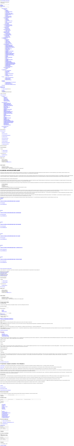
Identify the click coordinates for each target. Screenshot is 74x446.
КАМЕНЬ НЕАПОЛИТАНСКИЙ (10, 63)
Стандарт (6, 68)
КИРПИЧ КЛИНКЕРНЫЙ (8, 109)
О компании (4, 69)
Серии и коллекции (3, 94)
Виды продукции (4, 8)
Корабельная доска (8, 14)
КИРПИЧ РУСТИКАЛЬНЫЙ (9, 53)
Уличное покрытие (6, 32)
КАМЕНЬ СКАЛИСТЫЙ (9, 54)
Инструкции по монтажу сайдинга (10, 84)
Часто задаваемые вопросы (9, 73)
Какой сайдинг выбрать (8, 83)
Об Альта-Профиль (8, 70)
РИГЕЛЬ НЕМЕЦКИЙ (8, 57)
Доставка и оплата (4, 406)
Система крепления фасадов (8, 24)
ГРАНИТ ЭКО (7, 49)
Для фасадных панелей (8, 25)
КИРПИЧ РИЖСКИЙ (8, 52)
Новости (6, 74)
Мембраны (7, 10)
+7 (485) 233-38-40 (4, 150)
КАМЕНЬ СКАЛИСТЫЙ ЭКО (10, 47)
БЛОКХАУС (7, 39)
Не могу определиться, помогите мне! (5, 268)
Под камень (7, 23)
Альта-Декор (7, 12)
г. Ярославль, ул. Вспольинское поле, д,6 (8, 422)
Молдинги (7, 27)
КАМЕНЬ (6, 60)
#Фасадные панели (5, 334)
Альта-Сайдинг (2, 365)
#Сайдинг (3, 333)
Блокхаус (6, 15)
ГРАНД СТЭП (7, 36)
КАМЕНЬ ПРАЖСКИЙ (8, 59)
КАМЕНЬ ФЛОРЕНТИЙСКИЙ (10, 62)
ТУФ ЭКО (7, 50)
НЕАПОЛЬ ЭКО (7, 65)
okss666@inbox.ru (4, 154)
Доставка (3, 80)
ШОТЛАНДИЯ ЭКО (8, 48)
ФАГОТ (6, 55)
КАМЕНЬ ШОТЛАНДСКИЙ (8, 113)
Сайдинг (5, 9)
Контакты (3, 85)
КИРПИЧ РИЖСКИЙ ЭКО (9, 46)
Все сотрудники (2, 156)
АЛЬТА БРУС (6, 98)
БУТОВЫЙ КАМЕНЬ (7, 120)
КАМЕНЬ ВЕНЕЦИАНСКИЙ (9, 64)
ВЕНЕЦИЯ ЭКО (6, 123)
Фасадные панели (6, 17)
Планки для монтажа (8, 22)
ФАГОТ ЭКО (6, 106)
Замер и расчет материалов (9, 77)
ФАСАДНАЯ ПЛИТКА (8, 66)
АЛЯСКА (6, 40)
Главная (3, 90)
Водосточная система (7, 29)
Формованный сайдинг (8, 11)
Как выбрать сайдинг (3, 273)
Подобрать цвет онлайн (3, 275)
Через (3, 310)
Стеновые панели (4, 136)
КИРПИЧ (5, 110)
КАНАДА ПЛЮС (8, 42)
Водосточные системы (3, 388)
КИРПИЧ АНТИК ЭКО (7, 103)
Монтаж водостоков (8, 79)
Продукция (3, 91)
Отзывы (6, 72)
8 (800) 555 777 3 (8, 292)
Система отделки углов (8, 20)
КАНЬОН (6, 58)
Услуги (3, 76)
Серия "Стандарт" (8, 30)
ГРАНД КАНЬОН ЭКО (8, 45)
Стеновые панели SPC (7, 37)
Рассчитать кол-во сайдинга (4, 272)
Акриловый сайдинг (8, 16)
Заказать (1, 198)
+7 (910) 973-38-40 (4, 151)
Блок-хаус (1, 368)
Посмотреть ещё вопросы (4, 330)
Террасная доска (7, 33)
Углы (6, 21)
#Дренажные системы (5, 335)
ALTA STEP (7, 35)
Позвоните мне (2, 86)
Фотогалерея (7, 71)
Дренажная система (7, 31)
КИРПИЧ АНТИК (8, 61)
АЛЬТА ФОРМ (7, 41)
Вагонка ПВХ (7, 28)
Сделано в (3, 445)
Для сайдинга (7, 26)
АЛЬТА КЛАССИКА (8, 43)
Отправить (2, 431)
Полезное (3, 81)
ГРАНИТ (6, 56)
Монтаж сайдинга (8, 78)
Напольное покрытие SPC (7, 34)
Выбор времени (4, 311)
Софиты (6, 18)
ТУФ (4, 116)
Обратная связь (2, 425)
